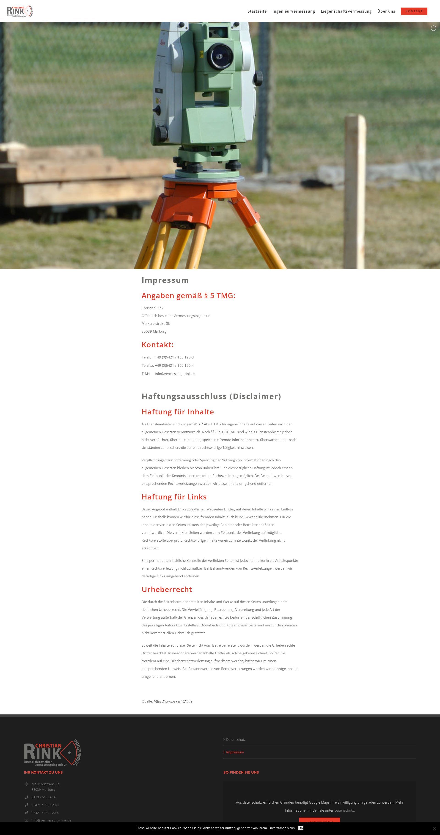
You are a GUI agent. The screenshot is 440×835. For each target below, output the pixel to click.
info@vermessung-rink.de (51, 820)
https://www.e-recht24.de (173, 701)
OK (300, 828)
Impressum (235, 752)
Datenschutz (236, 739)
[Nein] (434, 828)
